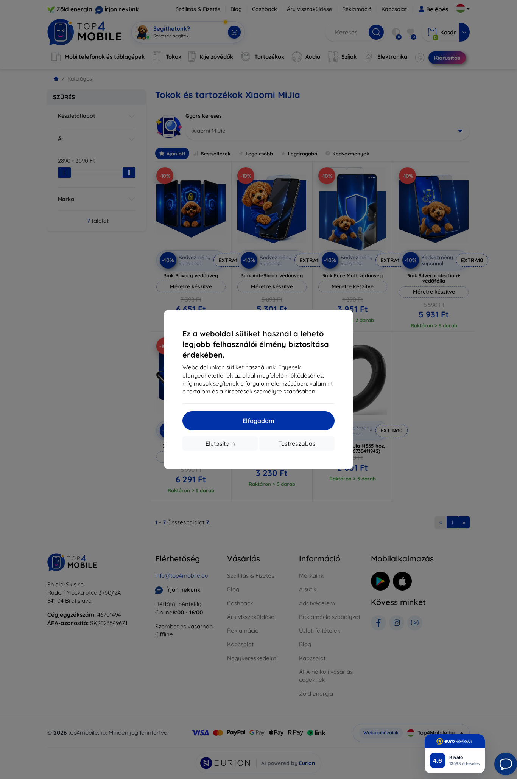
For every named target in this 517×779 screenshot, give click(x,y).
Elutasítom (220, 443)
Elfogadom (258, 420)
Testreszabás (297, 443)
